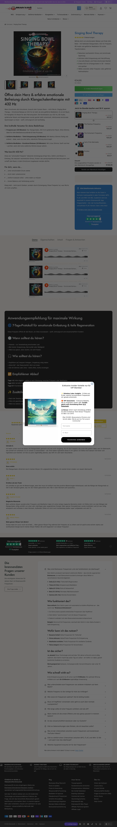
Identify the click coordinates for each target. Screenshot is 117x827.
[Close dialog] (92, 384)
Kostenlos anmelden (76, 440)
